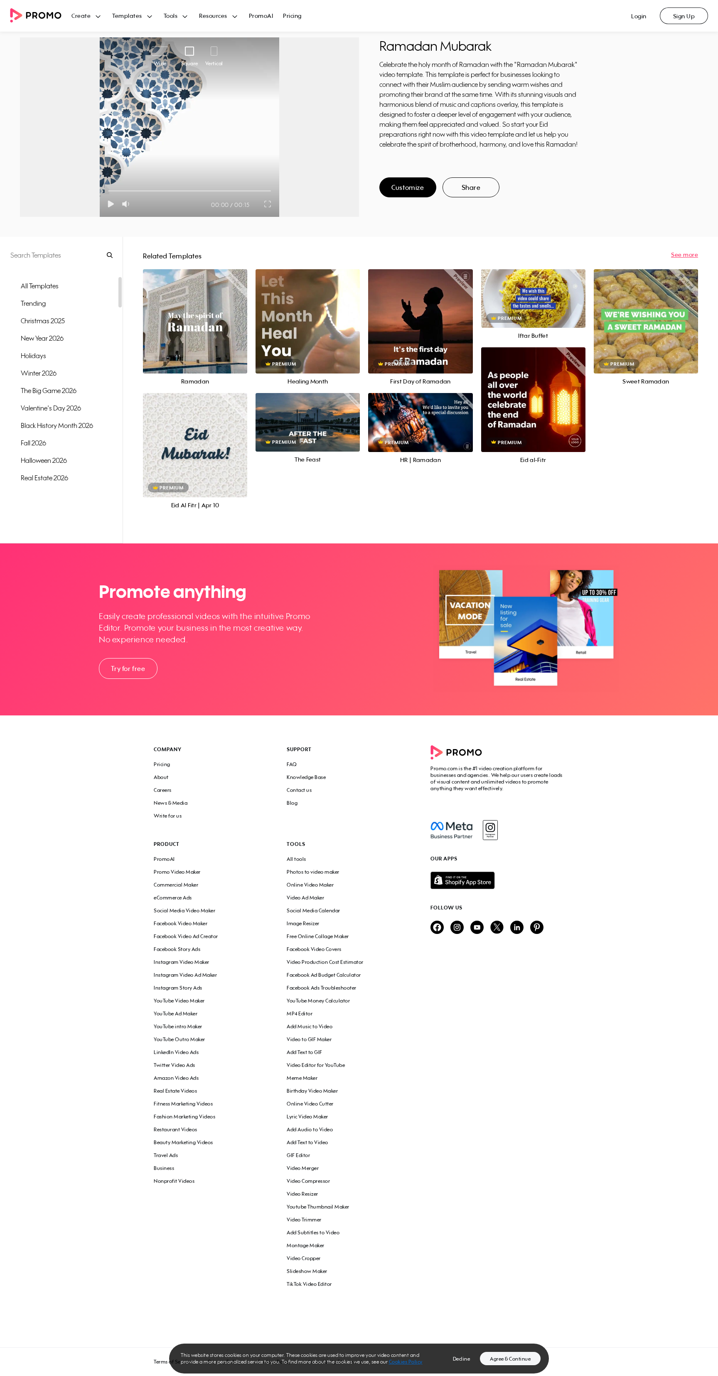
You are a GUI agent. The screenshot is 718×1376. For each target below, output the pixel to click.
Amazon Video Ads (176, 1078)
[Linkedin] (517, 928)
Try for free (128, 668)
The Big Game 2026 (48, 390)
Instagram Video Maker (181, 962)
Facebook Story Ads (177, 949)
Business (164, 1168)
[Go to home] (40, 16)
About (161, 777)
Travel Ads (166, 1155)
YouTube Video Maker (179, 1001)
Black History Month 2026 (57, 425)
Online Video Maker (310, 885)
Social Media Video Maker (184, 910)
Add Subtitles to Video (313, 1232)
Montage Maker (306, 1245)
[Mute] (127, 204)
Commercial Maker (176, 885)
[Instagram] (490, 830)
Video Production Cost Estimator (325, 962)
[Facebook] (451, 830)
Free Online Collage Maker (318, 936)
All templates (40, 286)
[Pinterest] (536, 928)
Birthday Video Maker (312, 1091)
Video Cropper (304, 1258)
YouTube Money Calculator (318, 1001)
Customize (407, 187)
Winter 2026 (39, 373)
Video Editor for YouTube (316, 1065)
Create (81, 15)
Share (471, 187)
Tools (171, 15)
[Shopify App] (497, 880)
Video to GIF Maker (309, 1039)
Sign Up (684, 16)
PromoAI (261, 15)
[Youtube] (477, 928)
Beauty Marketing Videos (183, 1142)
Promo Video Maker (177, 872)
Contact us (299, 790)
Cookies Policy (406, 1362)
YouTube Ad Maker (175, 1013)
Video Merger (303, 1168)
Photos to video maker (313, 872)
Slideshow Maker (307, 1271)
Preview (195, 312)
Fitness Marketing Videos (183, 1104)
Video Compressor (308, 1181)
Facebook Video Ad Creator (186, 936)
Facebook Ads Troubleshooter (322, 988)
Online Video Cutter (310, 1104)
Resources (213, 15)
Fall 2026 (33, 443)
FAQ (292, 764)
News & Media (170, 803)
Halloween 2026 (44, 460)
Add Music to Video (309, 1026)
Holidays (33, 355)
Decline (461, 1359)
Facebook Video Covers (314, 949)
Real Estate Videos (175, 1091)
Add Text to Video (307, 1142)
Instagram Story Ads (178, 988)
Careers (163, 790)
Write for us (168, 816)
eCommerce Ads (173, 897)
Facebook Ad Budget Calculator (324, 975)
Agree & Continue (510, 1359)
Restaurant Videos (175, 1129)
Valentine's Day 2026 (51, 408)
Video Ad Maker (305, 897)
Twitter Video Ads (174, 1065)
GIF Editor (298, 1155)
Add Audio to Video (310, 1129)
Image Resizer (303, 923)
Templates (127, 15)
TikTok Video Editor (309, 1284)
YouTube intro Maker (178, 1026)
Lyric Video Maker (307, 1116)
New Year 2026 (42, 338)
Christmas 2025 (43, 321)
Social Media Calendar (313, 910)
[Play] (111, 204)
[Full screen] (268, 204)
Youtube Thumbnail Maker (318, 1207)
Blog (292, 803)
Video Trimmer (304, 1219)
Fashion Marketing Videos (184, 1116)
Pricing (292, 15)
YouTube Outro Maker (179, 1039)
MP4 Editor (299, 1013)
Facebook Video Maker (180, 923)
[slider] (108, 191)
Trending (33, 303)
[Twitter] (497, 928)
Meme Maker (302, 1078)
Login (639, 16)
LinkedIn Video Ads (176, 1052)
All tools (296, 859)
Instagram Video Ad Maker (185, 975)
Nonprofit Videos (174, 1181)
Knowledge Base (306, 777)
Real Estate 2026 (44, 478)
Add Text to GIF (304, 1052)
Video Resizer (302, 1194)
